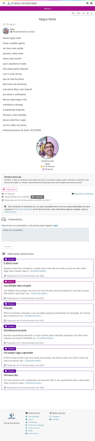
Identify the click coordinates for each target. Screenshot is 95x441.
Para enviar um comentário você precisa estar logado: (30, 225)
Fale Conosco (10, 212)
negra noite (11, 189)
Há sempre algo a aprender (18, 352)
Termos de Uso (34, 428)
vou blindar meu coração (17, 285)
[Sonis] (47, 147)
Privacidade (32, 422)
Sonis (12, 29)
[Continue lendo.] (38, 271)
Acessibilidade (33, 417)
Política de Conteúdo (23, 209)
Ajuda (30, 431)
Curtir (12, 24)
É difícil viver (11, 263)
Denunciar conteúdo (83, 194)
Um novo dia (11, 375)
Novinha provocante (15, 330)
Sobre (30, 419)
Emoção (8, 307)
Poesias (11, 259)
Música (47, 8)
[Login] (91, 3)
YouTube (55, 419)
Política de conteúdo (36, 425)
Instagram (56, 417)
